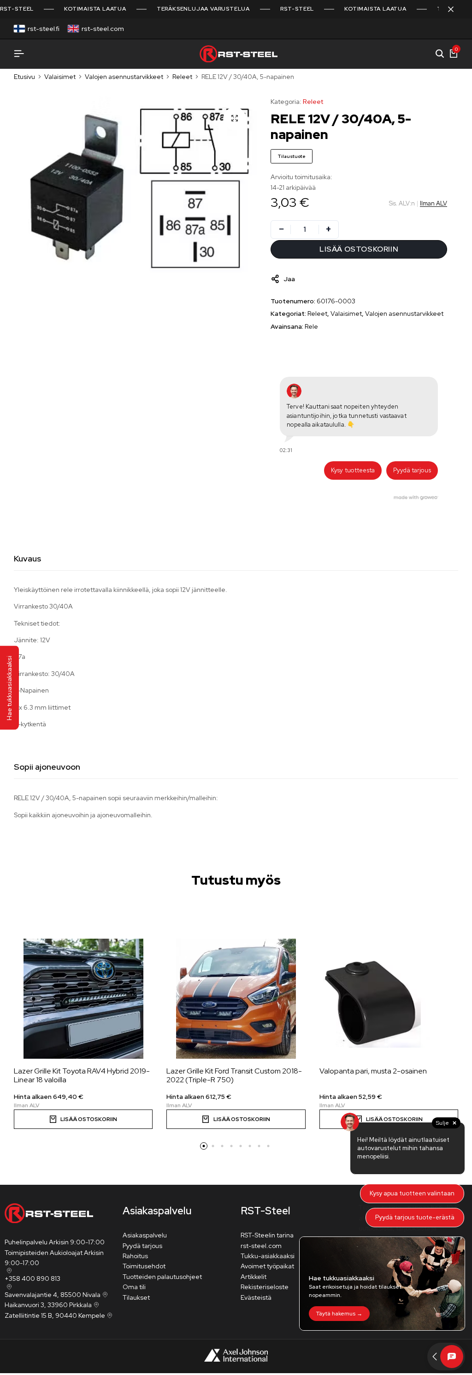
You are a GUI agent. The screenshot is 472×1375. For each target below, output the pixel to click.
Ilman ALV (433, 203)
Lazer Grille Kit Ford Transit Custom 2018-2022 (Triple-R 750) (234, 1075)
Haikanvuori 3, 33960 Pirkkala (48, 1305)
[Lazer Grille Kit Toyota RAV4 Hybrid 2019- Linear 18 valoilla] (83, 999)
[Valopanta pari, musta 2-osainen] (388, 999)
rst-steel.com (103, 28)
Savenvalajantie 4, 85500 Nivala (52, 1295)
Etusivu (24, 76)
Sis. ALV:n (402, 203)
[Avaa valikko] (19, 53)
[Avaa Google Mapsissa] (8, 1270)
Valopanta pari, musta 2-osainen (373, 1071)
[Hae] (440, 54)
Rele (311, 326)
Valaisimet (60, 76)
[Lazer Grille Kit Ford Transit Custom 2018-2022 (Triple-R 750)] (235, 999)
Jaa (289, 279)
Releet (182, 76)
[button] (203, 1146)
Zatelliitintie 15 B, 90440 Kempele (55, 1315)
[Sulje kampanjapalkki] (455, 9)
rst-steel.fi (43, 28)
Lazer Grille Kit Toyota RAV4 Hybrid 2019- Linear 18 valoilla (82, 1075)
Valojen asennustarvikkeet (124, 76)
